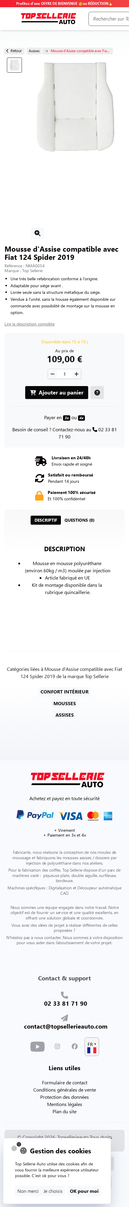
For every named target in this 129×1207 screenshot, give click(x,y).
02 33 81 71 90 (65, 1003)
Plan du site (64, 1111)
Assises (34, 51)
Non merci (28, 1191)
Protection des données (64, 1097)
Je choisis (53, 1191)
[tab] (46, 520)
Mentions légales (64, 1104)
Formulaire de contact (64, 1082)
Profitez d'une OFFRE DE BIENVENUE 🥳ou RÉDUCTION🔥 (64, 3)
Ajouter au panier (60, 392)
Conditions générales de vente (64, 1089)
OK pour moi (84, 1191)
